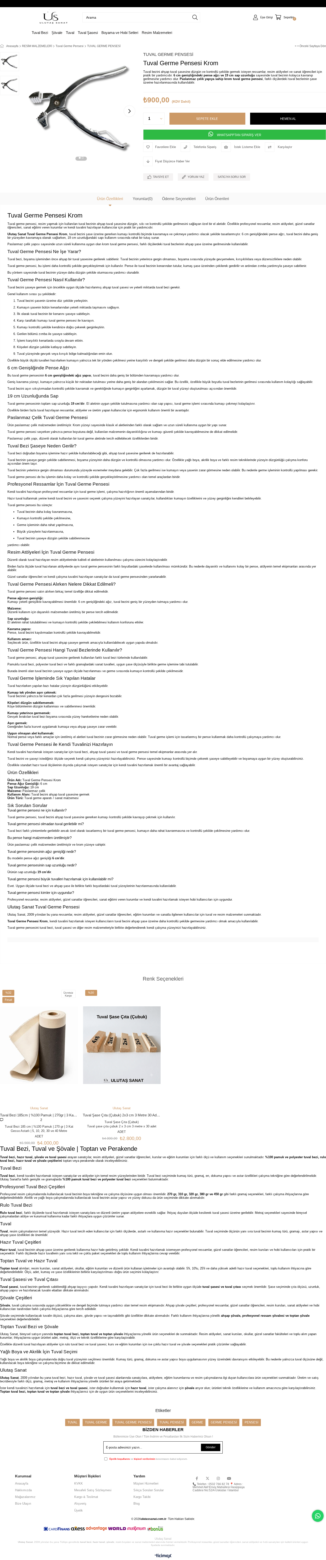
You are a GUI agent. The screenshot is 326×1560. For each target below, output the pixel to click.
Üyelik (78, 1510)
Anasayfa (21, 1483)
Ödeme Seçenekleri (179, 199)
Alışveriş (80, 1503)
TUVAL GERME (96, 1422)
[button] (80, 158)
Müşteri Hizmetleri (145, 1483)
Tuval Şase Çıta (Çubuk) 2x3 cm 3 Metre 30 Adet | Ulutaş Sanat (122, 1115)
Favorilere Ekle (32, 1083)
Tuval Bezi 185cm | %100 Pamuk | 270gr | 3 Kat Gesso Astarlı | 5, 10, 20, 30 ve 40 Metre (39, 1115)
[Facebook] (197, 1478)
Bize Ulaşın (23, 1503)
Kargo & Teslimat (86, 1497)
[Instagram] (218, 1478)
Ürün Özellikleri (110, 199)
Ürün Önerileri (217, 199)
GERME (197, 1422)
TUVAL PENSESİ (171, 1422)
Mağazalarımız (25, 1497)
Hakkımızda (23, 1490)
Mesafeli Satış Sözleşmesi (92, 1490)
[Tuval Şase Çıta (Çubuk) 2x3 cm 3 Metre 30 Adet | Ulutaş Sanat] (122, 1045)
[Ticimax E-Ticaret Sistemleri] (163, 1556)
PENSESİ (251, 1422)
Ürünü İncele (45, 1083)
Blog (136, 1503)
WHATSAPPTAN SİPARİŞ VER (238, 135)
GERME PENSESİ (224, 1422)
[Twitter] (207, 1478)
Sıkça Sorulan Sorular (148, 1490)
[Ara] (195, 17)
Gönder (211, 1447)
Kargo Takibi (142, 1497)
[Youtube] (229, 1478)
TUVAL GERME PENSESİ (133, 1422)
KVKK (78, 1483)
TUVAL (72, 1422)
